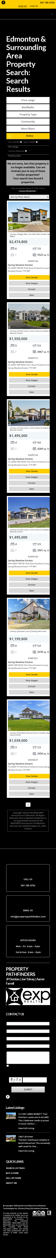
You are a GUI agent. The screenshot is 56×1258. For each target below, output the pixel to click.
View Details (32, 277)
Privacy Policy (24, 1208)
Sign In (34, 6)
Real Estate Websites (27, 1205)
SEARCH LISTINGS (15, 1168)
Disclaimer (35, 1208)
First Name (12, 1020)
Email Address (14, 1035)
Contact (31, 289)
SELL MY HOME (13, 1177)
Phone (10, 1042)
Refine (29, 136)
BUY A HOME (12, 1173)
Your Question (14, 1050)
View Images (32, 283)
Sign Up (22, 6)
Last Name (12, 1027)
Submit (28, 1089)
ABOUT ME (11, 1182)
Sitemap (44, 1208)
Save (31, 295)
